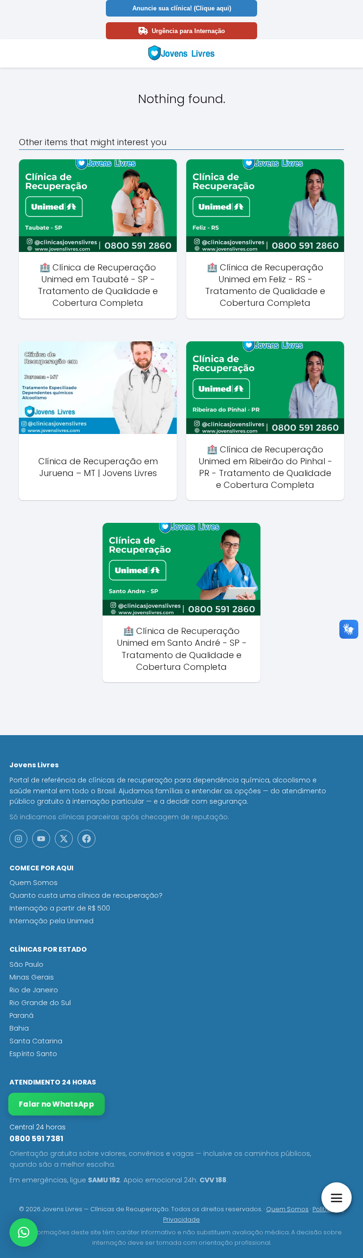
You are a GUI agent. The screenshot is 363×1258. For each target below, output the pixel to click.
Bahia (19, 1028)
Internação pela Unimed (51, 921)
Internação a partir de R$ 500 (59, 908)
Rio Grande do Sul (40, 1002)
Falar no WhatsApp (56, 1104)
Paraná (21, 1015)
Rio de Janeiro (33, 990)
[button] (23, 1232)
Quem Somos (33, 882)
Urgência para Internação (188, 31)
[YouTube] (41, 839)
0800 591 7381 (36, 1138)
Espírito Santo (33, 1053)
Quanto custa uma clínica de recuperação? (86, 895)
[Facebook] (86, 839)
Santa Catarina (35, 1041)
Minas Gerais (31, 977)
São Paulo (26, 964)
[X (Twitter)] (64, 839)
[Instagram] (18, 839)
